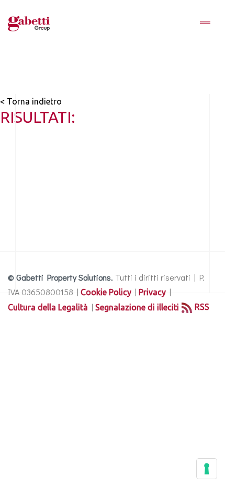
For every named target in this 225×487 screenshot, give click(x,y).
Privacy (152, 292)
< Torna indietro (31, 101)
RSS (202, 306)
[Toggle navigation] (205, 23)
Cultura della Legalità (48, 307)
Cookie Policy (106, 292)
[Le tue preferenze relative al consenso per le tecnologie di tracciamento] (207, 469)
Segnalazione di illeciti (137, 307)
